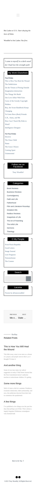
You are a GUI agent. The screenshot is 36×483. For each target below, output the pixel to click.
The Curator (9, 261)
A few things (10, 401)
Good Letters (9, 248)
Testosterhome (10, 258)
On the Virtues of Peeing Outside (17, 88)
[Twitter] (19, 477)
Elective (8, 137)
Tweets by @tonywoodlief (14, 293)
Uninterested (9, 153)
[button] (18, 15)
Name (7, 143)
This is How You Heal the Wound (17, 81)
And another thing (12, 365)
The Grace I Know (12, 147)
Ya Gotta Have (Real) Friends (16, 114)
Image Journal (10, 251)
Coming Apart (10, 150)
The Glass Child (11, 140)
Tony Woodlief (18, 172)
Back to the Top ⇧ (18, 461)
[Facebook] (17, 477)
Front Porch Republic (13, 245)
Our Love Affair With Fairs (15, 98)
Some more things (12, 383)
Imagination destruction (13, 91)
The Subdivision (11, 84)
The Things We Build (13, 94)
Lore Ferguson (10, 255)
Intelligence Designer (12, 128)
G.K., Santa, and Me (12, 118)
